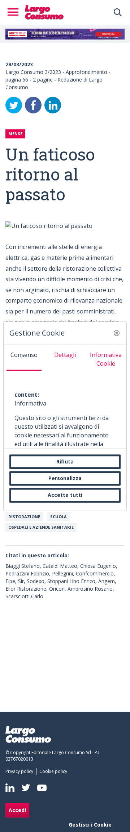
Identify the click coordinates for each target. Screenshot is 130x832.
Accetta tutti (65, 495)
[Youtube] (42, 787)
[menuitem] (20, 771)
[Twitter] (13, 105)
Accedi (17, 810)
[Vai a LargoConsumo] (44, 12)
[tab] (24, 358)
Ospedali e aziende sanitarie (41, 527)
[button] (116, 333)
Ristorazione (24, 516)
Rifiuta (65, 461)
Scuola (58, 516)
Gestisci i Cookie (90, 824)
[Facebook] (33, 105)
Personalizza (65, 478)
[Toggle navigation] (15, 12)
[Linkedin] (9, 787)
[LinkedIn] (52, 105)
